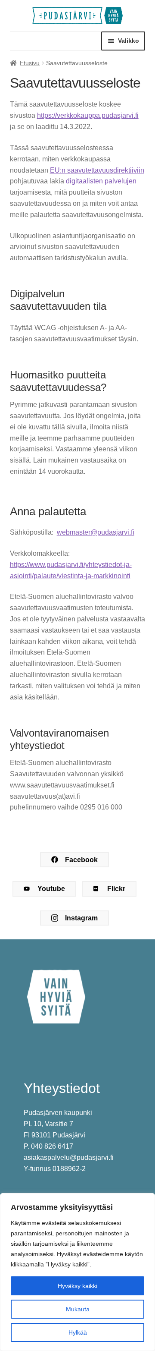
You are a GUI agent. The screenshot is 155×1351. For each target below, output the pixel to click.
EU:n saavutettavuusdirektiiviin (97, 170)
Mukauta (78, 1309)
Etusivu (30, 63)
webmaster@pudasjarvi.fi (95, 532)
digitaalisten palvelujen (101, 181)
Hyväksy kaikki (77, 1285)
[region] (77, 1272)
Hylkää (77, 1332)
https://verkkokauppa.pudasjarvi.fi (88, 115)
